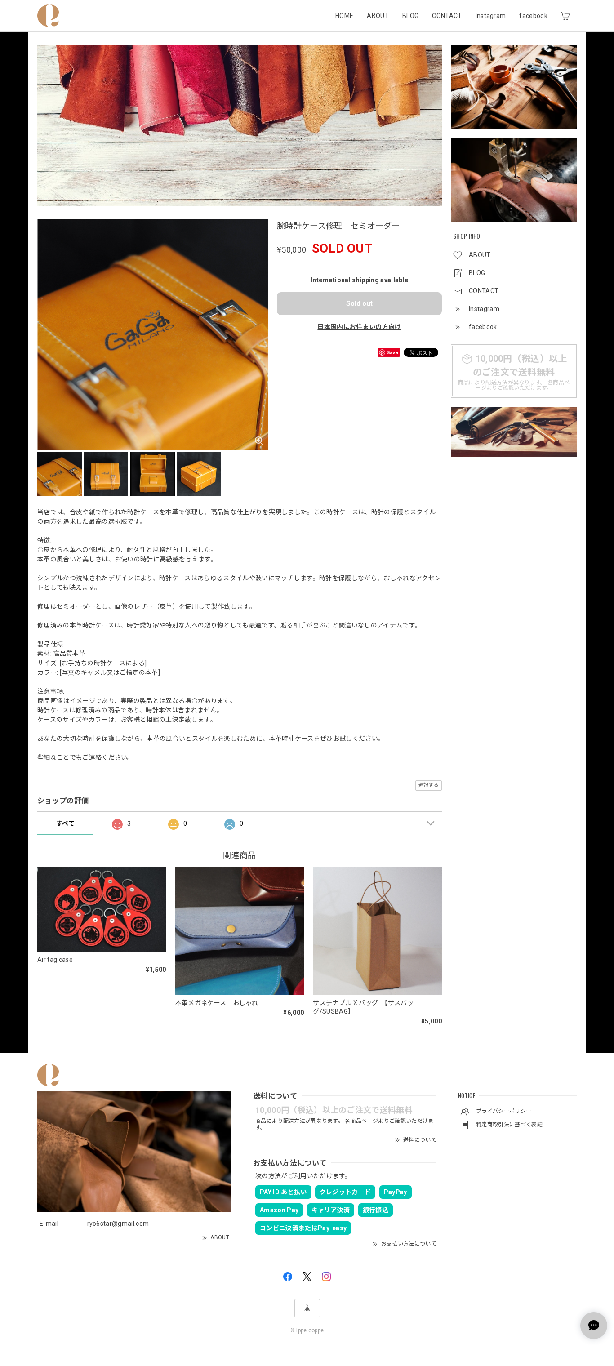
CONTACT (447, 15)
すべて (65, 823)
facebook (533, 15)
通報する (428, 785)
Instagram (491, 15)
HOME (344, 15)
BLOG (410, 15)
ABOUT (378, 15)
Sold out (359, 303)
